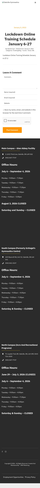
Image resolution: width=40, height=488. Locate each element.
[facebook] (2, 451)
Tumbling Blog (17, 50)
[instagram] (5, 451)
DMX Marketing (25, 465)
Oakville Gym (11, 49)
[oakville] (10, 2)
